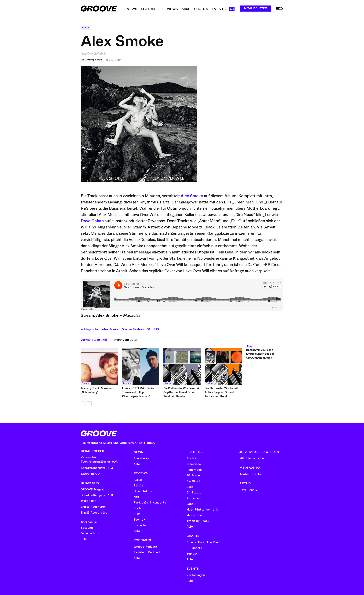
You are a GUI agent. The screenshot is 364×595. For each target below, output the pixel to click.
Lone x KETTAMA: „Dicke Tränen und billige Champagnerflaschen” (138, 392)
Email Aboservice (94, 512)
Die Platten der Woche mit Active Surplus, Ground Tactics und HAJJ (221, 392)
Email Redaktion (93, 507)
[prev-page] (83, 403)
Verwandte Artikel (94, 339)
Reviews (168, 383)
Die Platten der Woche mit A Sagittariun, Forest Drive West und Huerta (181, 392)
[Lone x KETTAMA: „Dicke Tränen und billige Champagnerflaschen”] (140, 366)
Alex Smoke (192, 196)
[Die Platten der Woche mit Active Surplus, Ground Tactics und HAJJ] (223, 366)
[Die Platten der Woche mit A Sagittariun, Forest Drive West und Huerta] (182, 366)
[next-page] (89, 403)
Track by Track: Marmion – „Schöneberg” (98, 390)
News (249, 346)
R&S (156, 329)
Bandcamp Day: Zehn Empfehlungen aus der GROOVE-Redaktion (260, 354)
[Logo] (99, 8)
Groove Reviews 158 (136, 329)
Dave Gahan (92, 221)
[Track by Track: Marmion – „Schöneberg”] (99, 366)
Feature (85, 383)
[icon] (279, 9)
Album (85, 27)
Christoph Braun (94, 60)
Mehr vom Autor (126, 339)
